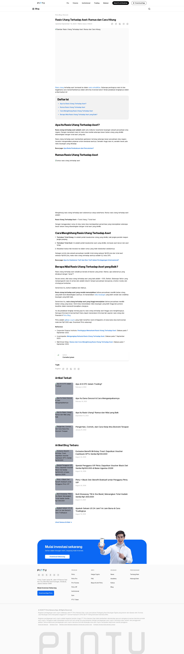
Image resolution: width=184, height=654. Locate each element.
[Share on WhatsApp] (127, 24)
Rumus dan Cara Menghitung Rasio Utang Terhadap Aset (91, 342)
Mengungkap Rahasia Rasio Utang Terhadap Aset (85, 336)
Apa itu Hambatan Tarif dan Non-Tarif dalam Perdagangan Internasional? (91, 260)
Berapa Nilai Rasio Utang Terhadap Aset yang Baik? (78, 114)
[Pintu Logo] (41, 3)
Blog (37, 9)
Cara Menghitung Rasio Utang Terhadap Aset (76, 111)
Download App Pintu (46, 593)
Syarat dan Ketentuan (43, 624)
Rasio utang (59, 87)
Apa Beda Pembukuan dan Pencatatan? (79, 148)
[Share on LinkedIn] (119, 24)
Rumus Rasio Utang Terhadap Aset (72, 107)
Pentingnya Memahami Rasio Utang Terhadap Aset (97, 330)
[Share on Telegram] (123, 24)
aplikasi (69, 320)
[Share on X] (112, 24)
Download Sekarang (57, 557)
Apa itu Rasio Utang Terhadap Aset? (73, 104)
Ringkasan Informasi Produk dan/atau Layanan (104, 624)
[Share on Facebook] (116, 24)
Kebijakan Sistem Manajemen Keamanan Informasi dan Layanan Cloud (75, 624)
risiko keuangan (99, 295)
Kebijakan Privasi (54, 624)
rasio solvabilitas (94, 87)
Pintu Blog (58, 15)
